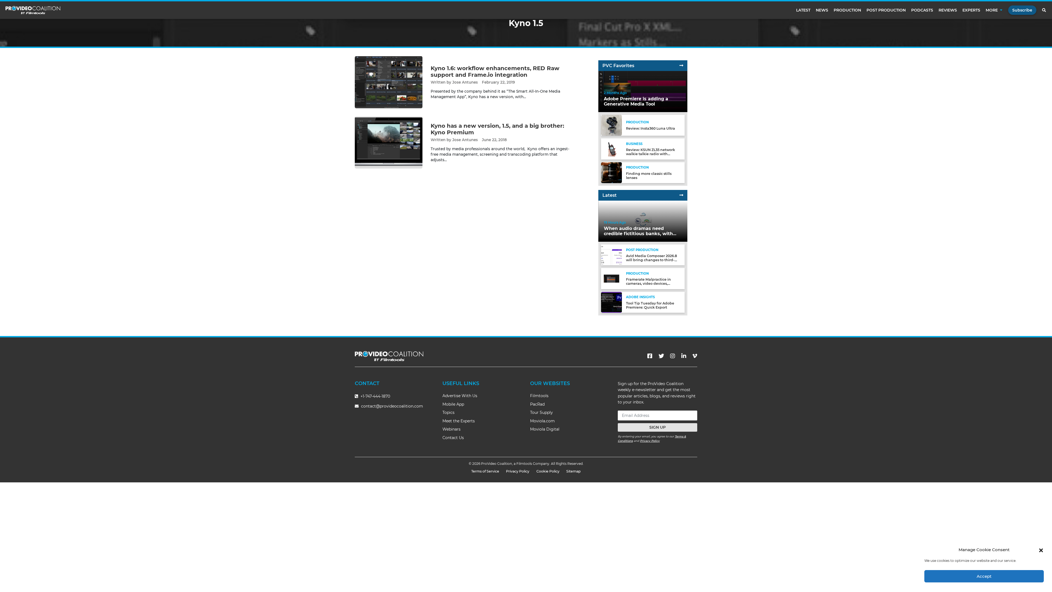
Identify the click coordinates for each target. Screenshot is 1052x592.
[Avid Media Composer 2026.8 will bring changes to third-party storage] (611, 255)
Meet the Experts (458, 421)
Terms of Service (485, 471)
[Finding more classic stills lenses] (611, 172)
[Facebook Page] (649, 356)
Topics (448, 412)
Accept (984, 576)
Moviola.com (542, 421)
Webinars (451, 429)
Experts (971, 10)
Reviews (948, 10)
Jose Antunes (465, 82)
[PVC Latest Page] (681, 195)
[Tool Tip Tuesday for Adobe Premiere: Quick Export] (611, 302)
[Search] (1044, 10)
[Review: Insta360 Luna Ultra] (611, 125)
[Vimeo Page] (694, 356)
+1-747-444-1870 (374, 396)
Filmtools (539, 395)
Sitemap (573, 471)
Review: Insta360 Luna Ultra (650, 128)
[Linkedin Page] (683, 356)
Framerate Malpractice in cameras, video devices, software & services (648, 283)
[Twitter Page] (661, 356)
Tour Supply (541, 412)
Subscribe (1022, 10)
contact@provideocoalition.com (392, 406)
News (822, 10)
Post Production (886, 10)
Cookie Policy (547, 471)
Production (847, 10)
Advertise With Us (459, 395)
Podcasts (922, 10)
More (992, 10)
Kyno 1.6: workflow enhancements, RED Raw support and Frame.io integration (495, 71)
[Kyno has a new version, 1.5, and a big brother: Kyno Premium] (388, 142)
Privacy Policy (650, 441)
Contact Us (453, 437)
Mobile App (453, 404)
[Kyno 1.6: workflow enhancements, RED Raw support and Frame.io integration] (388, 82)
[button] (1041, 550)
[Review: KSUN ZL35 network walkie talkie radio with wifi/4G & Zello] (611, 148)
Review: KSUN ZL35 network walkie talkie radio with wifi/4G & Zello (650, 154)
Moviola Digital (544, 429)
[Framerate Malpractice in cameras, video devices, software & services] (611, 278)
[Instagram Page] (672, 356)
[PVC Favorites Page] (681, 65)
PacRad (537, 404)
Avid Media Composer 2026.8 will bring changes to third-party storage (651, 260)
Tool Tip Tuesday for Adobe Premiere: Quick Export (650, 305)
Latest (803, 10)
